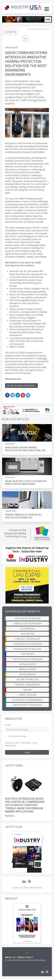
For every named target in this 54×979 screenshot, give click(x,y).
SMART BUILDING (27, 694)
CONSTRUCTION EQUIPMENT (27, 643)
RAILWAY (27, 689)
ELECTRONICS (27, 654)
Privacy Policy (25, 957)
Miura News (10, 477)
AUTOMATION (28, 628)
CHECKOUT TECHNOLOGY (27, 638)
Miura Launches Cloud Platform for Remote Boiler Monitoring (25, 482)
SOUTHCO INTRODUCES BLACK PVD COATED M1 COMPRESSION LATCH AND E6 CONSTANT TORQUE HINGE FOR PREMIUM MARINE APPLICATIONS (24, 805)
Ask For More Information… (22, 385)
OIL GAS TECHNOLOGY (28, 679)
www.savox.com (13, 378)
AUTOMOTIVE (27, 633)
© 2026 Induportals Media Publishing (25, 960)
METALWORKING (27, 674)
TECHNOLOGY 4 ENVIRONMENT (27, 699)
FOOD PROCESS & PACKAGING (27, 659)
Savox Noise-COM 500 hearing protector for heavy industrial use (25, 449)
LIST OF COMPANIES (15, 963)
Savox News (11, 47)
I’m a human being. (17, 736)
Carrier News (10, 511)
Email (8, 725)
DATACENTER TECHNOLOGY (27, 649)
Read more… (10, 816)
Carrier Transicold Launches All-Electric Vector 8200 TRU (24, 516)
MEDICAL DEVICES (27, 669)
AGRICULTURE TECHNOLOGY (28, 623)
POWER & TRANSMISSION (27, 684)
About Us (10, 957)
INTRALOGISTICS (27, 664)
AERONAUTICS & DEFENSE (27, 618)
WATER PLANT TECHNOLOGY (27, 705)
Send (27, 752)
